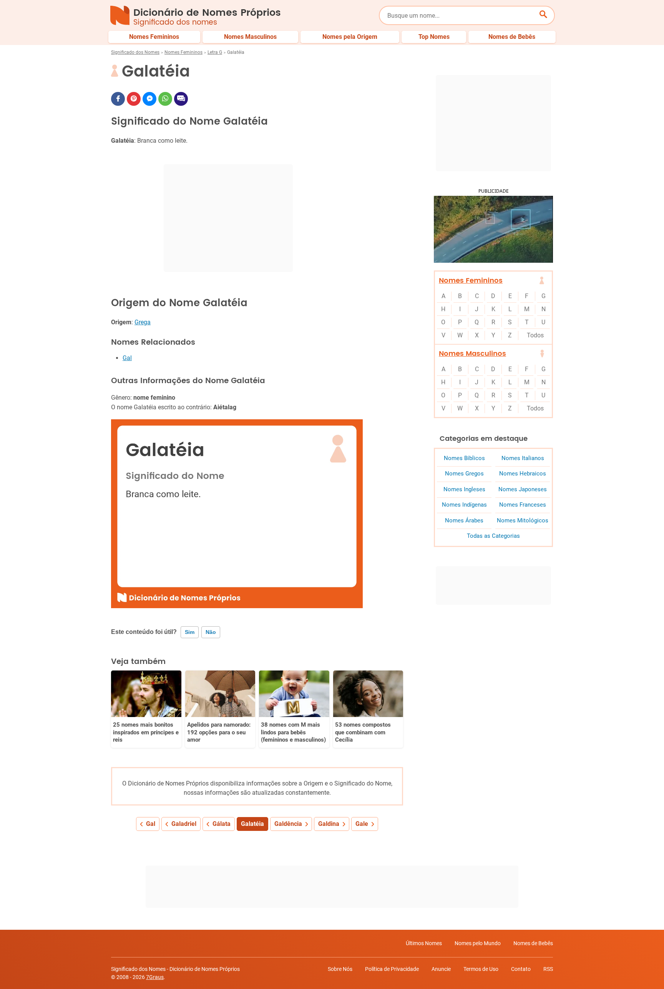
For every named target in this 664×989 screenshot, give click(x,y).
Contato (521, 969)
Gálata (221, 823)
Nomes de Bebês (533, 943)
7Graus (155, 977)
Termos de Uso (480, 969)
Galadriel (183, 823)
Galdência (288, 823)
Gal (127, 358)
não (211, 632)
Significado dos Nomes (135, 52)
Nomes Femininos (183, 52)
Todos (535, 335)
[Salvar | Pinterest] (134, 99)
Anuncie (441, 969)
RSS (548, 969)
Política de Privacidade (392, 969)
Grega (142, 322)
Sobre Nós (340, 969)
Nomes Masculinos (472, 353)
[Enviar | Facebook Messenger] (149, 99)
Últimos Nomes (424, 943)
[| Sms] (181, 99)
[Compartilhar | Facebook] (118, 99)
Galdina (328, 823)
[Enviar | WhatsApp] (165, 99)
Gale (361, 823)
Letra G (215, 52)
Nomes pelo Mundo (478, 943)
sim (189, 632)
